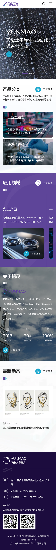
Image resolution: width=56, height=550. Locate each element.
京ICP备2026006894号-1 (22, 543)
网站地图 (41, 543)
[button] (24, 73)
